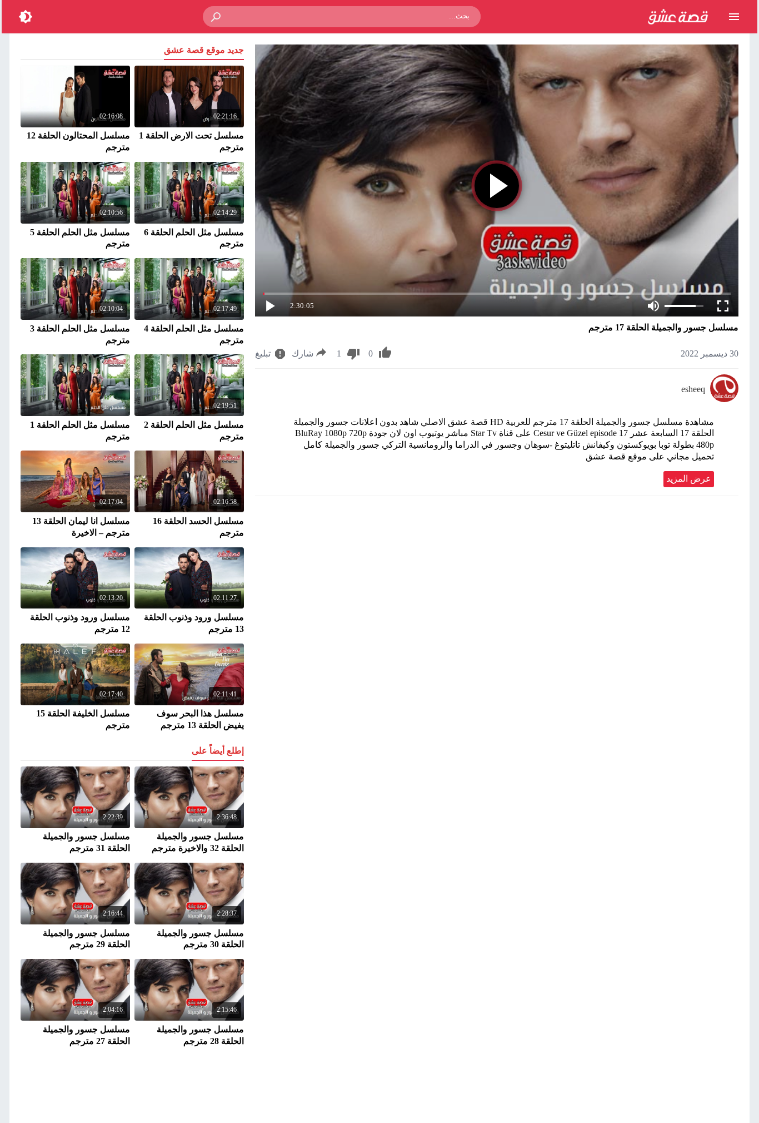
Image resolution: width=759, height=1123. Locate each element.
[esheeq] (724, 399)
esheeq (693, 389)
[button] (217, 16)
